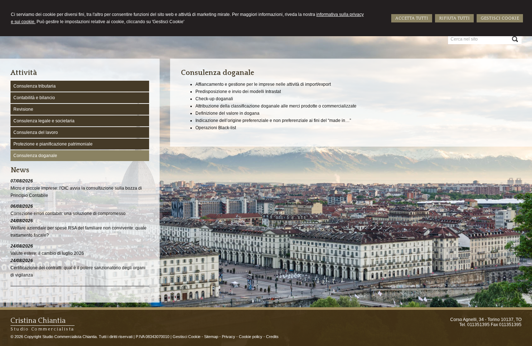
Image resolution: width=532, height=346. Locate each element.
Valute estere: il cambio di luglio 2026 (47, 253)
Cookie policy (250, 336)
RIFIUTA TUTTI (454, 18)
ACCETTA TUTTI (411, 18)
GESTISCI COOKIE (500, 18)
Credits (272, 336)
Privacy (228, 336)
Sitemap (211, 336)
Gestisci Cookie (186, 336)
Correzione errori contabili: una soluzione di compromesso (68, 213)
